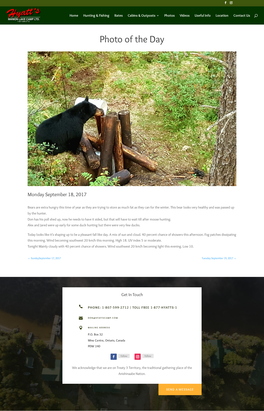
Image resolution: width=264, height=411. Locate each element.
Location (222, 16)
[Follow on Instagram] (138, 357)
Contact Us (241, 16)
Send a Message (180, 389)
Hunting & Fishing (96, 16)
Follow (124, 356)
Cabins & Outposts (141, 16)
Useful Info (203, 16)
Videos (185, 16)
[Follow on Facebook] (114, 357)
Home (74, 16)
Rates (118, 16)
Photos (169, 16)
